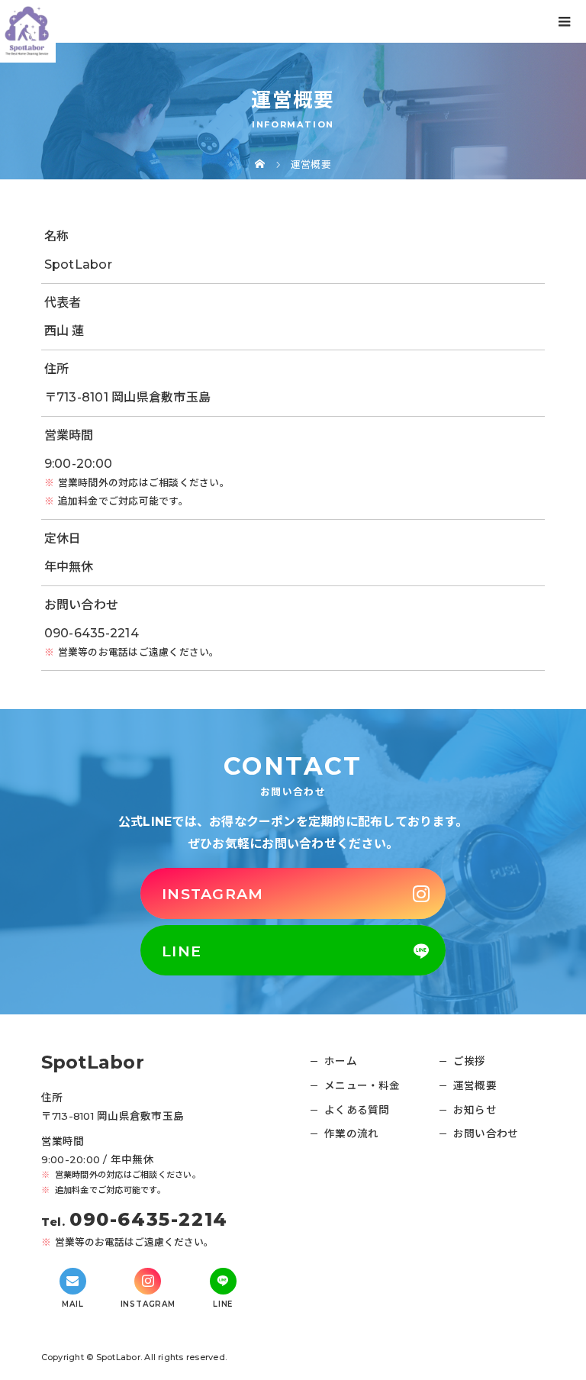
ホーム (340, 1061)
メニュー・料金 (362, 1085)
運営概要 (475, 1085)
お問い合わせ (485, 1133)
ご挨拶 (469, 1061)
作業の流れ (351, 1133)
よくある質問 (356, 1110)
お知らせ (475, 1110)
